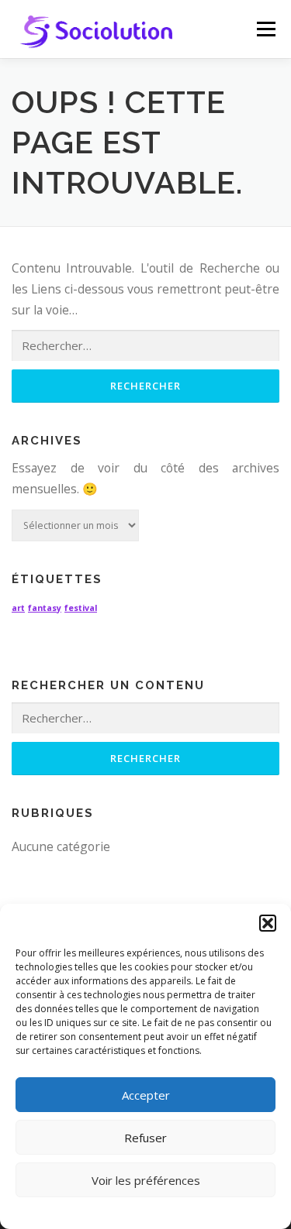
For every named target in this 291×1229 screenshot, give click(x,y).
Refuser (145, 1137)
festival (80, 607)
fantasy (44, 607)
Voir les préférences (146, 1180)
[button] (267, 923)
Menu (265, 28)
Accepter (146, 1095)
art (18, 607)
